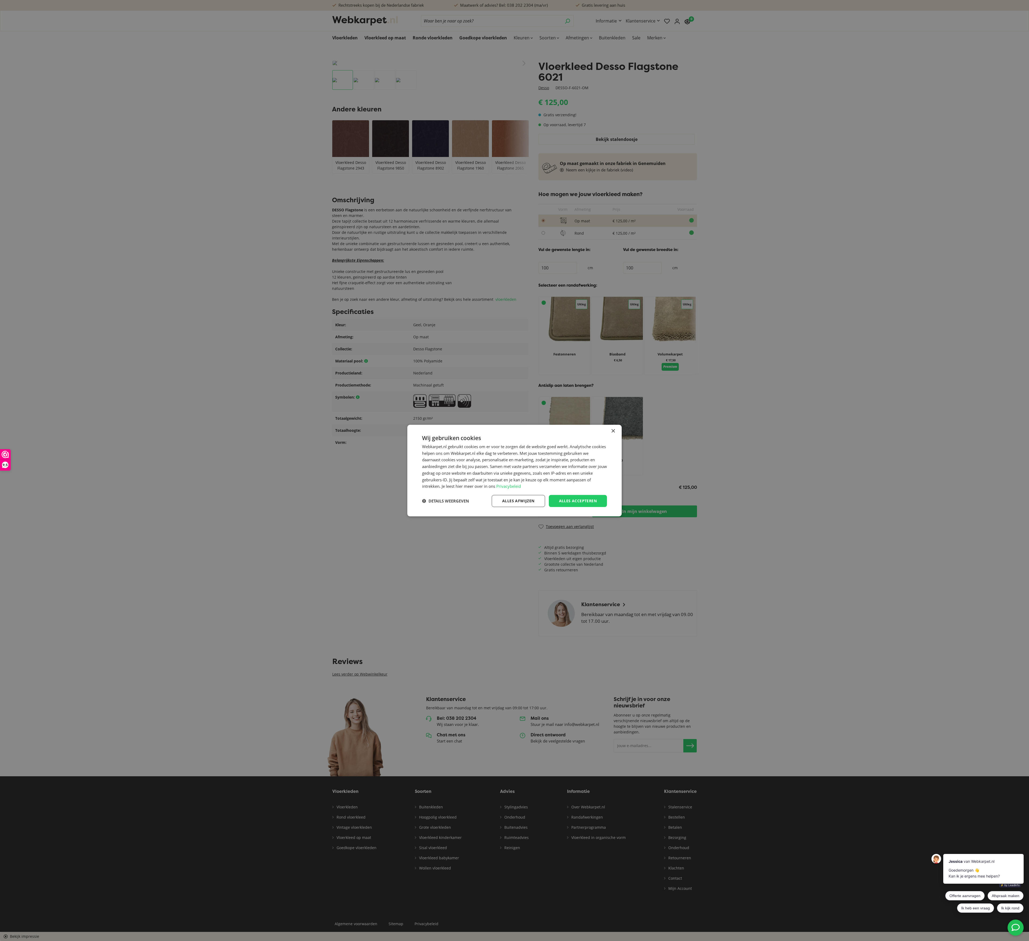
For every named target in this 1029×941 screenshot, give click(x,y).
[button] (445, 501)
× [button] (613, 431)
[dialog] (514, 470)
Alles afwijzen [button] (518, 500)
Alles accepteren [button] (578, 500)
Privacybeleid (508, 486)
